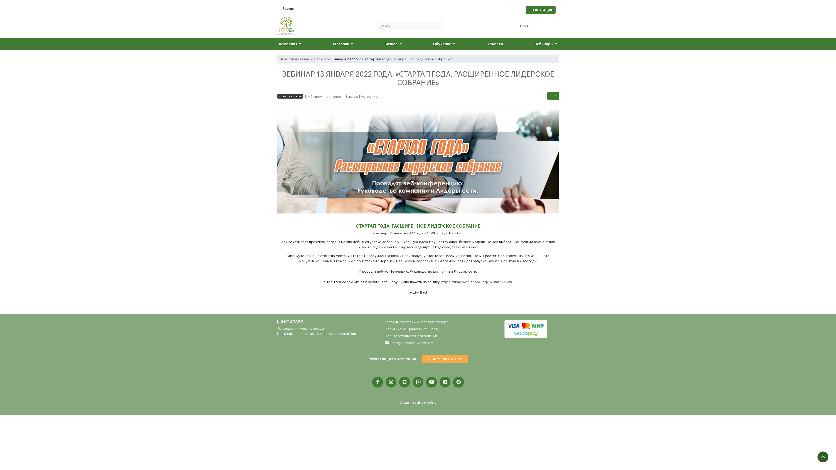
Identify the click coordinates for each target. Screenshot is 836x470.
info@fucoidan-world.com (412, 343)
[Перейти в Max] (458, 382)
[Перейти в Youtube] (431, 382)
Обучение (442, 43)
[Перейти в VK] (404, 382)
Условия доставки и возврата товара (416, 322)
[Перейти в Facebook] (377, 382)
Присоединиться (445, 359)
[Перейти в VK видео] (418, 382)
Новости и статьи (294, 59)
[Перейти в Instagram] (391, 382)
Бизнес (391, 43)
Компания (288, 43)
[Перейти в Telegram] (445, 382)
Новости (494, 43)
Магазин (341, 43)
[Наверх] (822, 457)
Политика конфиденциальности (412, 329)
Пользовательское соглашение (411, 336)
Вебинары (544, 43)
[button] (553, 96)
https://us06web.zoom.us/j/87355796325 (476, 282)
